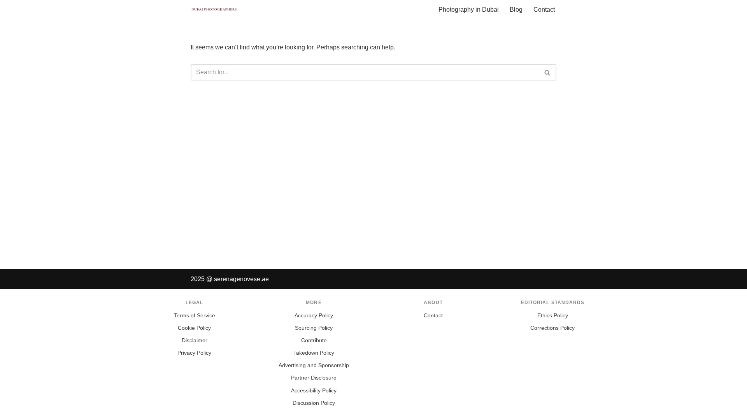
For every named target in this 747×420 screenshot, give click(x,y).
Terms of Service (194, 315)
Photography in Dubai (468, 9)
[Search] (547, 72)
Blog (516, 9)
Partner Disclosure (314, 378)
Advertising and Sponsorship (314, 365)
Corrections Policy (552, 328)
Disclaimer (194, 340)
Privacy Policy (194, 353)
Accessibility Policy (314, 391)
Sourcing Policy (314, 328)
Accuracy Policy (314, 315)
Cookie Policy (194, 328)
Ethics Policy (552, 315)
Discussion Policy (314, 403)
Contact (544, 9)
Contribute (314, 340)
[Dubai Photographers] (214, 9)
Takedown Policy (313, 353)
